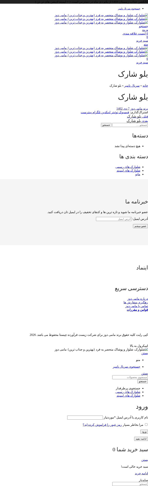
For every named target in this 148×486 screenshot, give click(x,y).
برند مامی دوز (139, 108)
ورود (144, 431)
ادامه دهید (141, 438)
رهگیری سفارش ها (136, 302)
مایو (137, 174)
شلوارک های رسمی (127, 166)
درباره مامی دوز (137, 298)
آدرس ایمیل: (140, 218)
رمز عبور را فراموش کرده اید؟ (102, 424)
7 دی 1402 (123, 108)
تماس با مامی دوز (136, 306)
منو (146, 44)
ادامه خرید (141, 473)
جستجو (106, 125)
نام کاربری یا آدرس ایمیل (126, 417)
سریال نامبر (132, 85)
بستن (144, 353)
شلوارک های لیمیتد (128, 170)
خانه (145, 85)
